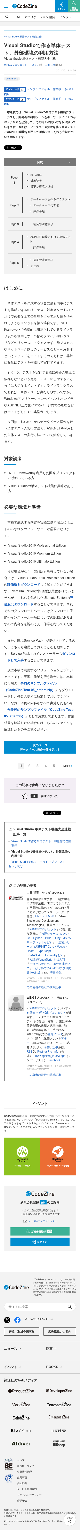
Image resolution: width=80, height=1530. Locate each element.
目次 (40, 162)
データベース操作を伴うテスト (50, 199)
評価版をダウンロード (23, 584)
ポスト (14, 147)
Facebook (54, 1060)
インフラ (65, 17)
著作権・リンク (25, 1465)
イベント (10, 1366)
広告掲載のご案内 (59, 1331)
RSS (30, 1051)
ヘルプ (20, 1460)
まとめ (34, 266)
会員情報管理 (24, 1471)
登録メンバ (55, 1034)
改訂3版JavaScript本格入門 (47, 959)
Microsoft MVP (44, 916)
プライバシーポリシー (29, 1494)
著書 (47, 1047)
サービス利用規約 (27, 1488)
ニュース (10, 1348)
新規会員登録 (41, 1231)
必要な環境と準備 (41, 186)
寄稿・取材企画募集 (22, 1331)
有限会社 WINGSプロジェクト (46, 1012)
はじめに (36, 174)
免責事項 (22, 1477)
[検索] (7, 17)
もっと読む (15, 866)
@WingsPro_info (47, 1051)
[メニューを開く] (6, 6)
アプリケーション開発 (39, 17)
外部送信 (22, 1500)
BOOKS (52, 1366)
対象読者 (36, 180)
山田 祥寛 (50, 64)
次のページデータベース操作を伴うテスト (40, 747)
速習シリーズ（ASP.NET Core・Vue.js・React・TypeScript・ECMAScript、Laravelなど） (48, 948)
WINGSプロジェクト (43, 929)
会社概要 (22, 1483)
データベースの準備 (46, 205)
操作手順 (39, 211)
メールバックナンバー (42, 1221)
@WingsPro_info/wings (50, 1056)
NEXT (66, 766)
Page (14, 205)
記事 (55, 1047)
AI (18, 17)
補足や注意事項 (43, 224)
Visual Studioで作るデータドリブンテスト (38, 862)
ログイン (42, 1242)
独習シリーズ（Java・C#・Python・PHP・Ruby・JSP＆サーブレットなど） (49, 937)
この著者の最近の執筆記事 (44, 987)
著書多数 (55, 972)
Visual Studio (12, 78)
